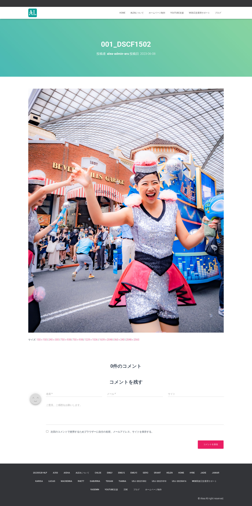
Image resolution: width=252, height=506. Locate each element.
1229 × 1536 (91, 339)
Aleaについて (137, 13)
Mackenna (66, 481)
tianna (122, 481)
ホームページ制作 (157, 13)
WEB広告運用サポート (199, 13)
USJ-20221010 (159, 481)
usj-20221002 (139, 481)
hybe (192, 473)
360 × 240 (119, 339)
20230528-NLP (40, 473)
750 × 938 (66, 339)
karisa (39, 481)
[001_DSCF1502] (126, 210)
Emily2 (121, 473)
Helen (169, 473)
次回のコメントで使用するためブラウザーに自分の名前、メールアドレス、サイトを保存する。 (102, 431)
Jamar (215, 473)
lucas (52, 481)
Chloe (98, 473)
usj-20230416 (179, 481)
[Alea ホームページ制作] (32, 13)
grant (157, 473)
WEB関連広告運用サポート (204, 481)
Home (122, 13)
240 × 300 (54, 339)
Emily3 (133, 473)
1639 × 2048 (105, 339)
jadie (203, 473)
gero (145, 473)
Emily (109, 473)
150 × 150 (42, 339)
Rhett (81, 481)
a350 (55, 473)
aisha (67, 473)
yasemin (94, 489)
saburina (95, 481)
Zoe (126, 489)
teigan (109, 481)
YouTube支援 (177, 13)
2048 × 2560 (132, 339)
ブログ (218, 13)
